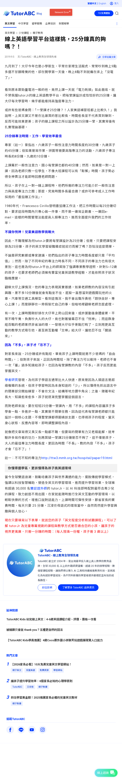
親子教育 (38, 32)
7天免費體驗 (104, 13)
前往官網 (47, 587)
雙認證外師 (38, 488)
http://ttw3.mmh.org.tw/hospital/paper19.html (76, 458)
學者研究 (11, 380)
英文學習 (10, 32)
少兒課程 (24, 32)
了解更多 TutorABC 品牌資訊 (78, 587)
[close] (70, 19)
